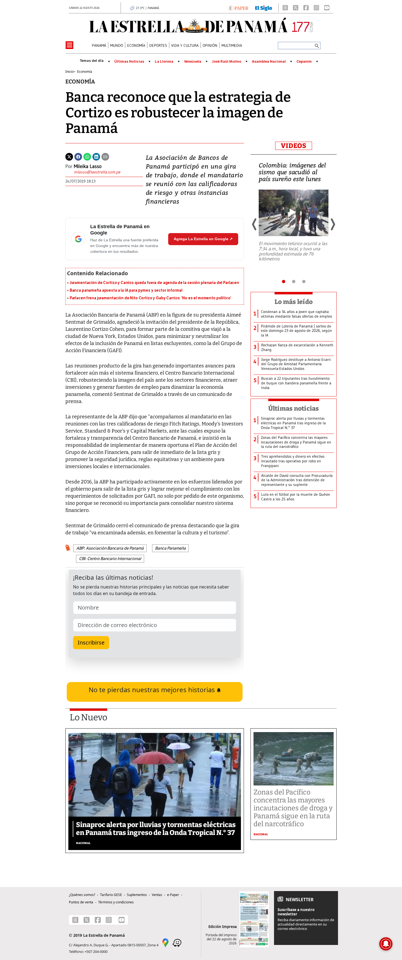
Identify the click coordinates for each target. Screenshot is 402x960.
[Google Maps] (165, 942)
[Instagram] (316, 7)
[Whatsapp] (87, 156)
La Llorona (164, 61)
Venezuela (192, 61)
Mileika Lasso (87, 166)
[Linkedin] (96, 156)
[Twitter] (69, 156)
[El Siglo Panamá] (263, 8)
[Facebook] (306, 7)
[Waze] (177, 942)
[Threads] (285, 7)
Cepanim (304, 61)
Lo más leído (294, 302)
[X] (295, 7)
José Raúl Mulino (226, 61)
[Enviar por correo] (105, 156)
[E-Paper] (238, 8)
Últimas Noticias (129, 61)
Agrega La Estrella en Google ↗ (203, 239)
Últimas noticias (293, 408)
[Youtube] (327, 7)
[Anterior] (254, 224)
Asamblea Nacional (269, 61)
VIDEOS (293, 146)
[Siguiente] (332, 224)
